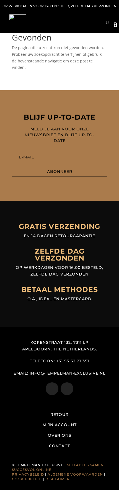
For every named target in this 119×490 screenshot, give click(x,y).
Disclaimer (57, 479)
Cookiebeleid (27, 479)
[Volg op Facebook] (67, 388)
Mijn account (60, 424)
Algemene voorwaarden (75, 474)
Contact (59, 445)
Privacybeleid (28, 474)
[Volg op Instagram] (52, 388)
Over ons (59, 435)
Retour (59, 414)
